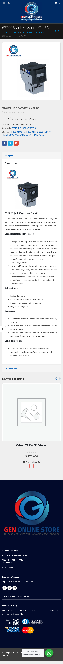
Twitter (10, 143)
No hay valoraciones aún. (13, 112)
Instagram (14, 588)
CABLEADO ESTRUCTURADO (24, 128)
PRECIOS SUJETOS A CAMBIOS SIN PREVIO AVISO (23, 134)
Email (16, 143)
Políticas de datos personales (16, 596)
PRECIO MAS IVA (18, 132)
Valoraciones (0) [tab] (10, 368)
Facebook (4, 143)
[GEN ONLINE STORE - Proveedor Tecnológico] (31, 11)
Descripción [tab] (9, 155)
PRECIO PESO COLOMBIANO (38, 132)
